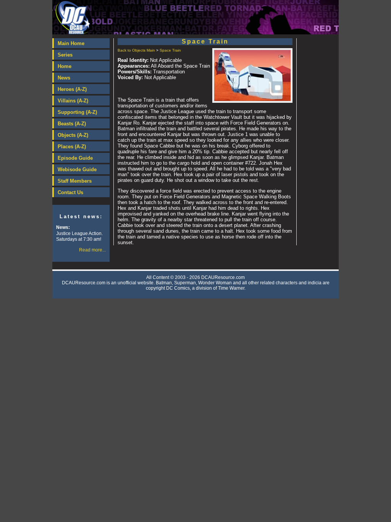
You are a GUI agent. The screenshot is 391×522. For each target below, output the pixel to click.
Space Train (170, 50)
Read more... (92, 250)
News (64, 78)
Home (64, 66)
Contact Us (70, 192)
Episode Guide (75, 158)
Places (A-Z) (72, 146)
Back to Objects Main (136, 50)
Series (65, 55)
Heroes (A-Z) (72, 89)
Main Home (71, 43)
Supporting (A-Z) (77, 112)
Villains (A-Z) (73, 101)
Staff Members (75, 181)
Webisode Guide (77, 169)
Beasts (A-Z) (72, 123)
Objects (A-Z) (73, 135)
